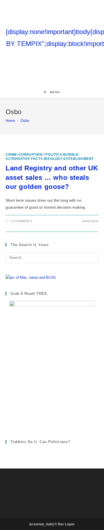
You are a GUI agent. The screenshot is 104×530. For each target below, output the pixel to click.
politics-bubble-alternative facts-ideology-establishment (50, 156)
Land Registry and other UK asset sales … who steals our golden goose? (52, 177)
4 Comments (21, 221)
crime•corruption (24, 155)
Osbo (25, 121)
